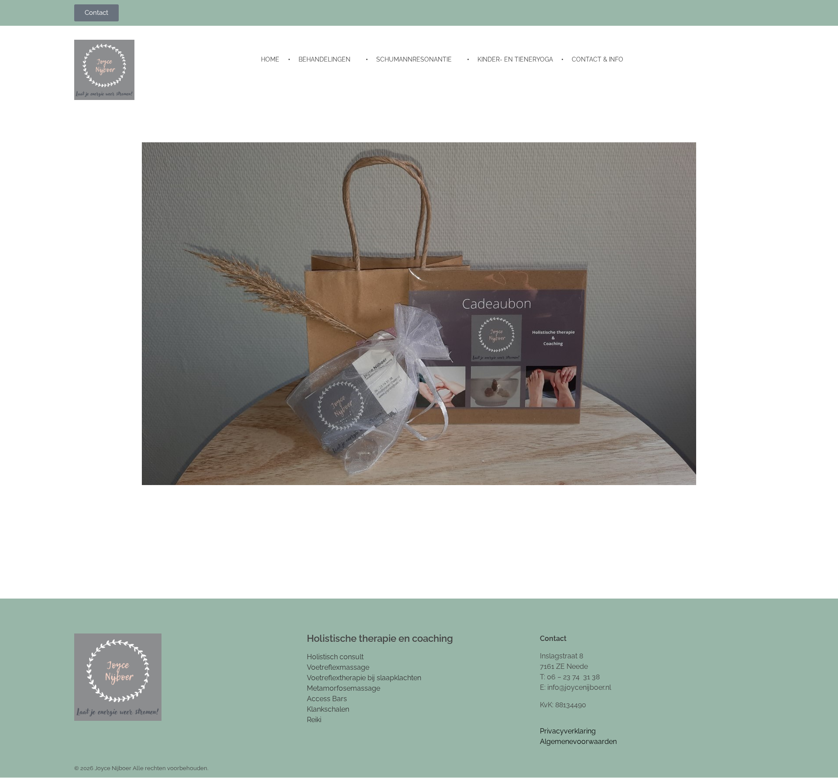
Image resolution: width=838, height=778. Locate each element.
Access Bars (327, 699)
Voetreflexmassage (338, 667)
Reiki (314, 720)
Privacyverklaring (568, 731)
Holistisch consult (335, 657)
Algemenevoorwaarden (578, 741)
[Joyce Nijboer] (104, 70)
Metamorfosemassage (343, 688)
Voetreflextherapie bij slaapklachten (364, 678)
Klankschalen (328, 709)
